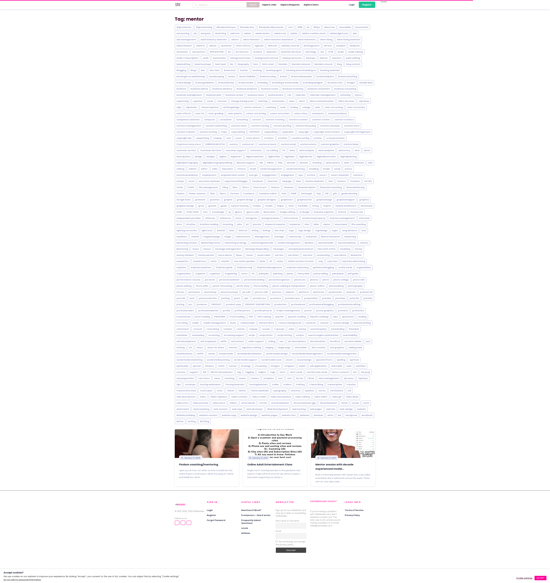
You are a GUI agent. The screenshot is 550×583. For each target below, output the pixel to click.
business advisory (222, 88)
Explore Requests (290, 4)
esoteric (358, 175)
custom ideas (351, 144)
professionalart (185, 310)
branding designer (313, 82)
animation (182, 51)
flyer (212, 193)
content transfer (185, 131)
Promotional (183, 316)
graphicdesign (324, 199)
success (180, 372)
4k (308, 27)
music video (263, 255)
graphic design (245, 199)
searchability (350, 335)
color (317, 107)
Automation (219, 58)
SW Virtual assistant (222, 372)
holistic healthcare (345, 205)
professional (298, 304)
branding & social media (285, 82)
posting (225, 298)
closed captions (210, 107)
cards (210, 101)
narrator (308, 255)
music (249, 255)
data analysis (306, 150)
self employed (208, 341)
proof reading (202, 316)
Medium (309, 242)
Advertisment (184, 45)
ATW (330, 51)
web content (220, 409)
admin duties (262, 33)
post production (208, 298)
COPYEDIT (254, 131)
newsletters (199, 261)
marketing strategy (235, 242)
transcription (334, 384)
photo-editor (317, 285)
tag (239, 372)
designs (210, 156)
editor (204, 168)
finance (275, 187)
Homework (367, 205)
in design (304, 212)
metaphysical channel (300, 249)
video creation (239, 396)
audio (341, 51)
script (252, 335)
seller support (256, 341)
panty (290, 273)
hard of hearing (240, 205)
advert (235, 39)
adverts (200, 45)
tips (178, 384)
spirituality (182, 366)
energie (253, 175)
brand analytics (325, 76)
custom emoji (288, 144)
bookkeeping (216, 76)
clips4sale (191, 107)
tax (354, 372)
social (211, 353)
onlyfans (181, 267)
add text (235, 33)
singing (269, 347)
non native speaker (244, 261)
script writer (266, 335)
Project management (288, 310)
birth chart (268, 64)
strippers (289, 366)
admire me (280, 33)
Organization (183, 273)
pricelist (367, 298)
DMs (280, 162)
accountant (361, 27)
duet (346, 162)
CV (283, 150)
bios (255, 64)
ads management (186, 39)
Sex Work (335, 341)
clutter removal (252, 107)
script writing (284, 335)
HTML (179, 212)
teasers (255, 378)
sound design (304, 359)
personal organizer (279, 279)
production (280, 304)
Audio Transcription (187, 58)
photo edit (359, 279)
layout (326, 224)
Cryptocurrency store (188, 144)
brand (283, 76)
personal (210, 279)
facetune (272, 181)
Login (352, 4)
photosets (194, 292)
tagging (249, 372)
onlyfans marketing (297, 267)
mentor (364, 242)
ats (322, 51)
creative (282, 138)
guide (224, 205)
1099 (299, 27)
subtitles (361, 366)
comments (318, 113)
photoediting (336, 285)
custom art (248, 144)
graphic (228, 199)
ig (229, 212)
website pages (270, 415)
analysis (340, 45)
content (256, 119)
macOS (195, 236)
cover (238, 138)
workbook (367, 415)
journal (257, 224)
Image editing (287, 212)
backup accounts (292, 58)
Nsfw (262, 261)
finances (289, 187)
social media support (245, 359)
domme (303, 162)
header (257, 205)
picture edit (261, 292)
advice (213, 45)
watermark (182, 409)
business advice (199, 88)
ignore (238, 212)
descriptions (183, 156)
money (358, 249)
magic (227, 236)
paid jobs (264, 273)
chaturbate (278, 101)
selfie (223, 341)
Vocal (344, 403)
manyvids (311, 236)
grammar (200, 199)
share (200, 347)
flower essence (197, 193)
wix (339, 415)
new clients (340, 255)
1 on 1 (290, 27)
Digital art (236, 156)
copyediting (270, 131)
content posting (282, 125)
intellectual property (313, 218)
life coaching (358, 224)
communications (337, 113)
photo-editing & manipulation (289, 285)
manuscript (295, 236)
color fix (199, 113)
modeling (345, 249)
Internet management (342, 218)
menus (207, 249)
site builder (301, 347)
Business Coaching (292, 88)
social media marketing (189, 359)
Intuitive (191, 224)
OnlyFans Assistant (200, 267)
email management (271, 168)
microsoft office (326, 249)
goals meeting (349, 193)
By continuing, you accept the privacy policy (290, 543)
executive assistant (209, 181)
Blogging (181, 70)
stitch (221, 366)
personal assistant (229, 279)
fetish (179, 187)
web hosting (299, 409)
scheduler (182, 335)
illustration (269, 212)
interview (364, 218)
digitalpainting (348, 156)
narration (293, 255)
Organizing (231, 273)
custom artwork (267, 144)
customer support (236, 150)
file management (208, 187)
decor (367, 150)
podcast (351, 292)
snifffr (200, 353)
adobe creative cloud (313, 33)
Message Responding (257, 249)
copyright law (183, 138)
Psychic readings (319, 316)
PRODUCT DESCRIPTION (257, 304)
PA (253, 273)
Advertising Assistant (348, 39)
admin (247, 33)
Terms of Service (354, 510)
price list (354, 298)
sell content (237, 341)
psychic (279, 316)
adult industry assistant (214, 39)
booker (244, 70)
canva (358, 95)
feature (341, 181)
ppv (246, 298)
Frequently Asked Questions (251, 522)
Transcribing (316, 384)
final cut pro (260, 187)
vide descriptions (186, 396)
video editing (302, 396)
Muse (239, 255)
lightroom (207, 230)
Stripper (275, 366)
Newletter (356, 255)
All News (245, 533)
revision (227, 329)
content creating (274, 119)
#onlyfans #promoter (271, 27)
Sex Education (318, 341)
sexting (180, 347)
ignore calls (252, 212)
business (181, 88)
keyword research (275, 224)
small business (184, 353)
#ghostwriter (184, 27)
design (198, 156)
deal (357, 150)
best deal (220, 64)
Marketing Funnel (210, 242)
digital (222, 156)
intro (179, 224)
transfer (351, 384)
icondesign (218, 212)
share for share (215, 347)
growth (212, 205)
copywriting (202, 138)
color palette (235, 113)
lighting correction (186, 230)
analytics (354, 45)
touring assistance (210, 384)
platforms (318, 292)
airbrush (272, 45)
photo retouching (222, 285)
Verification (336, 390)
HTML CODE (192, 212)
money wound (206, 255)
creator (318, 138)
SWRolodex (198, 511)
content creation (298, 119)
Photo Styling (261, 285)
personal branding (254, 279)
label (316, 224)
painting (277, 273)
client (302, 101)
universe (295, 390)
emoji (337, 168)
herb (291, 205)
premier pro (259, 298)
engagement (269, 175)
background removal (266, 58)
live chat (279, 230)
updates (309, 390)
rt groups (279, 329)
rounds (266, 329)
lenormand (341, 224)
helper (280, 205)
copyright (303, 131)
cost (228, 138)
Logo (291, 230)
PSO (251, 316)
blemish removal (301, 64)
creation (269, 138)
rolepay (253, 329)
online (280, 261)
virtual (263, 403)
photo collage (341, 279)
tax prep (365, 372)
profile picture (242, 310)
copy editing (238, 131)
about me (329, 27)
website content (208, 415)
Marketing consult (186, 242)
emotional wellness (187, 175)
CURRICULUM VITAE (215, 144)
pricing (180, 304)
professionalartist (208, 310)
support (194, 372)
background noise (240, 58)
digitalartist (305, 156)
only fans (332, 261)
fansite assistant (314, 181)
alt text (328, 45)
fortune (234, 193)
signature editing (251, 347)
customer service (186, 150)
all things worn (312, 45)
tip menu (349, 378)
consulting (242, 119)
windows (318, 415)
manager (279, 236)
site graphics (337, 347)
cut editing (272, 150)
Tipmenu (363, 378)
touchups (190, 384)
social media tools (271, 359)
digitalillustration (326, 156)
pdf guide (353, 273)
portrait (180, 298)
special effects (324, 359)
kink (307, 224)
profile (226, 310)
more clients (225, 255)
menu (195, 249)
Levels (244, 528)
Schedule (354, 329)
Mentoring (182, 249)
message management (228, 249)
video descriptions (281, 396)
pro (190, 304)
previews (340, 298)
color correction (356, 107)
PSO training (264, 316)
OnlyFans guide (224, 267)
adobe (293, 33)
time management (329, 378)
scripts (300, 335)
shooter (233, 347)
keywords (295, 224)
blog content (353, 64)
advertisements (307, 39)
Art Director (242, 51)
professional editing (349, 304)
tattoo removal (340, 372)
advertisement (251, 39)
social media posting (218, 359)
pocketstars (335, 292)
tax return (204, 378)
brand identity (226, 82)
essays (180, 181)
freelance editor (268, 193)
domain (291, 162)
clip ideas (364, 101)
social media (226, 353)
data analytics (326, 150)
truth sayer (206, 390)
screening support (234, 335)
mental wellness (347, 242)
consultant (226, 119)
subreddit (336, 366)
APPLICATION (217, 51)
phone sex (300, 279)
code (283, 107)
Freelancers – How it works (255, 515)
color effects (183, 113)
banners (336, 58)
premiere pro (292, 298)
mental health (326, 242)
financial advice (307, 187)
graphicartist (304, 199)
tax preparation (185, 378)
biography (243, 64)
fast (330, 181)
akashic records (290, 45)
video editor (321, 396)
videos (233, 403)
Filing (225, 187)
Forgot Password (216, 520)
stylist (302, 366)
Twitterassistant (260, 390)
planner (290, 292)
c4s (289, 95)
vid (349, 390)
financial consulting (331, 187)
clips (178, 107)
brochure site (335, 82)
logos (335, 230)
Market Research (330, 236)
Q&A (335, 316)
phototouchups (229, 292)
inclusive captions (324, 212)
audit (206, 58)
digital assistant (255, 156)
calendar (300, 95)
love (364, 230)
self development (186, 341)
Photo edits (202, 285)
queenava (347, 316)
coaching (271, 107)
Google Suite (183, 199)
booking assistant (330, 70)
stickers (209, 366)
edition (193, 168)
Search (253, 4)
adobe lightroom (339, 33)
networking (323, 255)
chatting (262, 101)
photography (355, 285)
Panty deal (303, 273)
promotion (358, 310)
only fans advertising (353, 261)
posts (237, 298)
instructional (291, 218)
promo (308, 310)
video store (219, 403)
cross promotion (335, 138)
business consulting (345, 88)
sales (291, 329)
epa (300, 175)
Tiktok (310, 378)
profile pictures (263, 310)
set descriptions (297, 341)
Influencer (225, 218)
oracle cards (345, 267)
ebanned (359, 162)
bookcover (230, 70)
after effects (243, 45)
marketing (350, 236)
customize (256, 150)
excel (191, 181)
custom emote (308, 144)
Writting (204, 421)
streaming (261, 366)
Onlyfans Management (269, 267)
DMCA (270, 162)
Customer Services (210, 150)
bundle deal (365, 82)
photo (325, 279)
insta (238, 218)
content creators (344, 119)
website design (249, 415)
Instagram (251, 218)
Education (227, 168)
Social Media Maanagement (307, 353)
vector (322, 390)
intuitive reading (209, 224)
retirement (182, 329)
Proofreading (237, 316)
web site (330, 409)
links (231, 230)
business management (189, 95)
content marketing (216, 125)
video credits (259, 396)
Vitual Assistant (328, 403)
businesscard (275, 95)
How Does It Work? (251, 510)
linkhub (221, 230)
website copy (229, 415)
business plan (213, 95)
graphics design (185, 205)
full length (306, 193)
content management (188, 125)
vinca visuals (248, 403)
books (231, 76)
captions (198, 101)
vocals (355, 403)
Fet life (368, 181)
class (291, 101)
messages (278, 249)
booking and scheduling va (301, 70)
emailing (314, 168)
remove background (289, 322)
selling (271, 341)
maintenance (243, 236)
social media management (342, 353)
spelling (341, 359)
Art (229, 51)
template (268, 378)
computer (209, 119)
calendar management (323, 95)
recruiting (182, 322)
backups (310, 58)
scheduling (198, 335)
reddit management (214, 322)
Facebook (257, 181)
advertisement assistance (278, 39)
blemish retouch (323, 64)
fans (298, 181)
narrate (279, 255)
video (203, 396)
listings (267, 230)
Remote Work (266, 322)
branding (262, 82)
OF (270, 261)
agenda (259, 45)
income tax (356, 212)
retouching (213, 329)
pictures (276, 292)
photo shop (243, 285)
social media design (277, 353)
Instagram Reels (270, 218)
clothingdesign (231, 107)
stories (233, 366)
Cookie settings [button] (524, 578)
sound (289, 359)
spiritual (354, 359)
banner (324, 58)
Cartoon (222, 101)
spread (197, 366)
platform (304, 292)
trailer (275, 384)
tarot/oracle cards (317, 372)
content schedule (330, 125)
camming (345, 95)
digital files (274, 156)
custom (233, 144)
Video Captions (218, 396)
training (300, 384)
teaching (229, 378)
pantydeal (337, 273)
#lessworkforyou (226, 27)
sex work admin (352, 341)
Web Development (277, 409)
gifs (335, 193)
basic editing (353, 58)
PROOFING (219, 316)
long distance (349, 230)
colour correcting (256, 113)
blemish (283, 64)
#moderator (247, 27)
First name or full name (287, 520)
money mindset (185, 255)
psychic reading (297, 316)
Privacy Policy (352, 515)
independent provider (188, 218)
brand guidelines (204, 82)
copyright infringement (357, 131)
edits (215, 168)
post (192, 298)
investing (228, 224)
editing (180, 168)
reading (362, 316)
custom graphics (330, 144)
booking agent (274, 70)
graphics (364, 199)
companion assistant (188, 119)
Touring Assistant (234, 384)
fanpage (287, 181)
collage (306, 107)
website (361, 409)
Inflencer (210, 218)
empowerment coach (233, 175)
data (292, 150)
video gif (336, 396)
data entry (344, 150)
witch (330, 415)
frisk (283, 193)
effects (241, 168)
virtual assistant (280, 403)
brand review (245, 82)
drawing (316, 162)
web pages (316, 409)
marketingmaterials (262, 242)
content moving (260, 125)
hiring (315, 205)
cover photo (253, 138)
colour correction (280, 113)
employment (209, 175)
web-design (346, 409)
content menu (239, 125)
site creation (319, 347)
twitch (230, 390)
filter (235, 187)
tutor (220, 390)
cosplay (217, 138)
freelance (248, 193)
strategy (246, 366)
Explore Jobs (269, 4)
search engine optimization (323, 335)
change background (242, 101)
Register (367, 4)
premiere (275, 298)
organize (200, 273)
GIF (327, 193)
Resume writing (362, 322)
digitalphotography (187, 162)
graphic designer (267, 199)
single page (284, 347)
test (280, 378)
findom (180, 193)
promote (343, 310)
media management (289, 242)
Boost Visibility (247, 76)
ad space (206, 33)
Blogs (193, 70)
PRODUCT (216, 304)
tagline (262, 372)
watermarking (201, 409)
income (342, 212)
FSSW (293, 193)
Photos (180, 292)
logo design (304, 230)
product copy (233, 304)
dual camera (333, 162)
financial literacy (355, 187)
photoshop (210, 292)
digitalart (289, 156)
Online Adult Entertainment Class (269, 464)
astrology (310, 51)
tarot (282, 372)
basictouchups (203, 64)
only (320, 261)
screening (214, 335)
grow (201, 205)
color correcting (334, 107)
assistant (271, 51)
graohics (215, 199)
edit (370, 162)
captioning (182, 101)
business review (234, 95)
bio (231, 64)
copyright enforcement (327, 131)
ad (195, 33)
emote (348, 168)
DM (261, 162)
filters (245, 187)
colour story (300, 113)
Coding (294, 107)
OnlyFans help (244, 267)
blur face (215, 70)
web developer (254, 409)
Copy (224, 131)
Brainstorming (268, 76)
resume (324, 322)
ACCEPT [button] (540, 578)
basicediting (183, 64)
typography (279, 390)
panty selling (321, 273)
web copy (237, 409)
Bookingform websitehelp (190, 76)
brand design (183, 82)
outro (244, 273)
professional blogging (321, 304)
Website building (185, 415)
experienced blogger (236, 181)
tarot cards (296, 372)
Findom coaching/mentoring (198, 464)
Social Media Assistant (249, 353)
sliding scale (355, 347)
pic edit (246, 292)
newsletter (182, 261)
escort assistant (340, 175)
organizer (215, 273)
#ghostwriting (204, 27)
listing (255, 230)
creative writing (300, 138)
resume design (341, 322)
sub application (318, 366)
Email (253, 168)
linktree (243, 230)
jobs (239, 224)
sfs (190, 347)
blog (339, 64)
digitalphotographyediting (217, 162)
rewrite (240, 329)
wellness (304, 415)
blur (203, 70)
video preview (200, 403)
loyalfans (181, 236)
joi (247, 224)
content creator (321, 119)
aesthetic (226, 45)
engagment (287, 175)
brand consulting (347, 76)
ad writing (220, 33)
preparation (311, 298)
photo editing (183, 285)
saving (302, 329)
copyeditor (288, 131)
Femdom (355, 181)
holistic (327, 205)
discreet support (245, 162)
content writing (208, 131)
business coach (269, 88)
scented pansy (318, 329)
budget (351, 82)
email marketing (295, 168)
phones (314, 279)
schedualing (337, 329)
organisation (363, 267)
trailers (287, 384)
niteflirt (225, 261)
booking (257, 70)
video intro (182, 403)
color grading (215, 113)
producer (202, 304)
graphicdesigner (345, 199)
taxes (217, 378)
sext (368, 341)
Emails (326, 168)
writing (192, 421)
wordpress (351, 415)
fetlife (190, 187)
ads (355, 33)
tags (272, 372)
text (289, 378)
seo (282, 341)
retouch (197, 329)
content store (352, 125)
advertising (326, 39)
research (311, 322)
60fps (317, 27)
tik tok (299, 378)
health (269, 205)
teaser (242, 378)
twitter (242, 390)
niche (214, 261)
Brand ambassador (301, 76)
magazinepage (211, 236)
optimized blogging (323, 267)
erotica (311, 175)
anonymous (198, 51)
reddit (195, 322)
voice (366, 403)
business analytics (246, 88)
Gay (318, 193)
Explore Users (311, 4)
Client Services (346, 101)
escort (323, 175)
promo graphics (325, 310)
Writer (180, 421)
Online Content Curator (301, 261)
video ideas (352, 396)
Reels (233, 322)
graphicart (287, 199)
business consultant (319, 88)
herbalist (303, 205)
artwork (257, 51)
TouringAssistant (258, 384)
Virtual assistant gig (304, 403)
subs (348, 366)
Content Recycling (305, 125)
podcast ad (366, 292)
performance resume (188, 279)
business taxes (255, 95)
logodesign (321, 230)
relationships (247, 322)
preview (326, 298)
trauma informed (186, 390)
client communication (321, 101)
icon (205, 212)
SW (204, 372)
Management (262, 236)
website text (289, 415)
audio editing (355, 51)
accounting (182, 33)
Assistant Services (291, 51)
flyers (223, 193)
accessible (345, 27)
